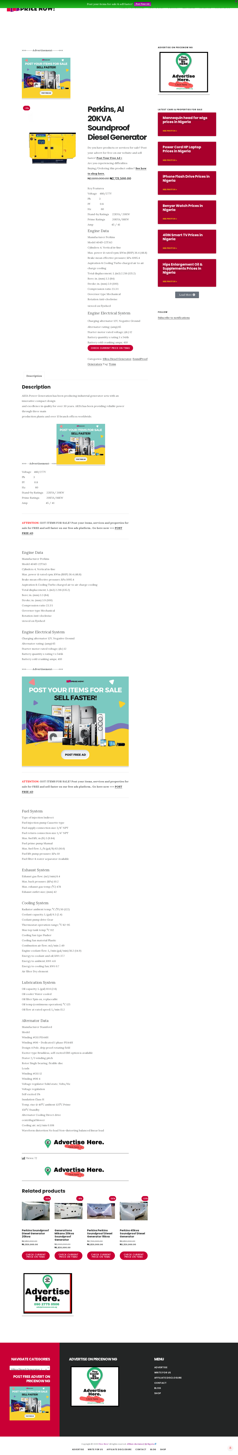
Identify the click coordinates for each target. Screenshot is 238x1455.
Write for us (162, 1372)
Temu (112, 364)
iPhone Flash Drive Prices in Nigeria (186, 178)
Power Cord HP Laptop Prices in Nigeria (182, 149)
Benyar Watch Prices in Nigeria (183, 207)
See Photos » (170, 130)
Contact (160, 1383)
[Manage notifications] (230, 1447)
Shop (157, 1393)
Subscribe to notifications (174, 317)
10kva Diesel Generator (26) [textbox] (29, 1369)
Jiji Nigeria (149, 1444)
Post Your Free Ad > (109, 158)
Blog (157, 1388)
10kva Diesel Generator (117, 358)
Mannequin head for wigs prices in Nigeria (185, 119)
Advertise (160, 1367)
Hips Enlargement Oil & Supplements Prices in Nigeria (183, 268)
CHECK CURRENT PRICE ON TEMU (110, 348)
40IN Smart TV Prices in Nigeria (183, 237)
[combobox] (30, 1368)
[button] (187, 295)
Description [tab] (34, 375)
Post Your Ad (142, 4)
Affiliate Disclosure (168, 1377)
